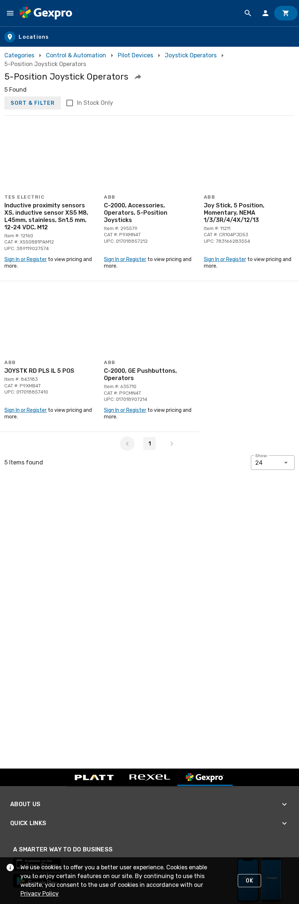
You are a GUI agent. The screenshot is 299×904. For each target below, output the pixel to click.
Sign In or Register (25, 259)
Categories (19, 55)
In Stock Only (95, 102)
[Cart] (286, 13)
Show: (261, 455)
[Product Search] (248, 13)
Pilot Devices (135, 55)
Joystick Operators (191, 55)
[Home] (46, 13)
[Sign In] (265, 13)
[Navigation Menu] (10, 13)
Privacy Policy (39, 893)
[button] (137, 76)
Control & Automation (76, 55)
